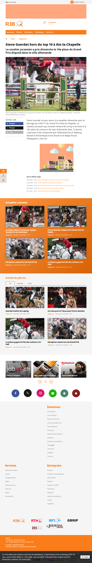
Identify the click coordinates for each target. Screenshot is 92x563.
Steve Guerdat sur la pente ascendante (45, 188)
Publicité (50, 481)
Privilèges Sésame (10, 477)
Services (49, 32)
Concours (50, 456)
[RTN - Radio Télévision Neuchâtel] (37, 520)
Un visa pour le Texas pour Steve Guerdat (66, 311)
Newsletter (50, 503)
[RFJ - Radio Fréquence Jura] (54, 520)
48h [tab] (10, 283)
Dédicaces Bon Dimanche (55, 434)
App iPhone (64, 393)
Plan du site (29, 542)
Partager (12, 123)
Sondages (50, 452)
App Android (76, 393)
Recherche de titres (53, 419)
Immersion (50, 430)
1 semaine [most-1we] (20, 283)
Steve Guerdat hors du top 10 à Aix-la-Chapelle (48, 180)
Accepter (85, 557)
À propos (50, 470)
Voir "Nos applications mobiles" (18, 369)
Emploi (7, 492)
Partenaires (50, 489)
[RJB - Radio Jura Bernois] (19, 520)
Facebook (15, 393)
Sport (13, 39)
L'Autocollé (50, 449)
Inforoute (8, 489)
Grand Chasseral (52, 426)
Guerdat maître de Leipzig (17, 311)
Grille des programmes (54, 423)
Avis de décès (9, 496)
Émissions (28, 32)
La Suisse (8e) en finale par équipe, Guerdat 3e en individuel (21, 231)
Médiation (50, 492)
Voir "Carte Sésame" (73, 369)
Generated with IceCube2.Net (27, 546)
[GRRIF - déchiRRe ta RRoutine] (72, 520)
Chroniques (39, 32)
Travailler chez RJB (52, 485)
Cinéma (7, 474)
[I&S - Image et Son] (37, 527)
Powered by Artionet (12, 546)
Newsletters (53, 393)
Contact (49, 500)
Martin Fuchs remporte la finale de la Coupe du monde (50, 185)
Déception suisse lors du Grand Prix (21, 262)
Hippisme (23, 39)
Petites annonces (10, 485)
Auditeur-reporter (79, 2)
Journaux (10, 32)
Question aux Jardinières (54, 441)
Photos (19, 32)
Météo (7, 481)
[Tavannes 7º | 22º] (45, 20)
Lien (11, 132)
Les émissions (51, 411)
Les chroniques (52, 415)
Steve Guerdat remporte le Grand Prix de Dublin (66, 231)
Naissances (50, 437)
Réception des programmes (55, 474)
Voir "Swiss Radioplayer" (46, 369)
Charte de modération (54, 496)
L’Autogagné (51, 445)
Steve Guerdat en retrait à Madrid (43, 191)
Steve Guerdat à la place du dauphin (44, 183)
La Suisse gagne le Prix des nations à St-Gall (65, 263)
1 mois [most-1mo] (30, 283)
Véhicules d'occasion (11, 470)
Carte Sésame (51, 477)
